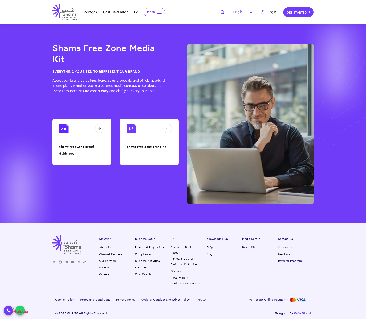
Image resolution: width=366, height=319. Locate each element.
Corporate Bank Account (181, 250)
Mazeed (104, 267)
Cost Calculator (145, 274)
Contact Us (285, 247)
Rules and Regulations (150, 247)
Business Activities (147, 261)
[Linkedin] (66, 262)
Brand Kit (248, 247)
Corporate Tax (180, 271)
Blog (209, 254)
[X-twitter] (54, 262)
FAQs (209, 247)
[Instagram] (78, 262)
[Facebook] (60, 262)
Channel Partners (110, 254)
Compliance (143, 254)
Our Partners (107, 261)
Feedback (284, 254)
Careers (104, 274)
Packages (141, 267)
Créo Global (302, 313)
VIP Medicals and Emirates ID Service (184, 262)
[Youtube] (72, 262)
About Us (105, 247)
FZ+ (173, 239)
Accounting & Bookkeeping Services (185, 281)
